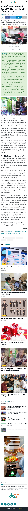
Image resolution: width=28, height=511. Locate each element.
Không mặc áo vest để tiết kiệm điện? (12, 318)
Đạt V (3, 14)
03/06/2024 (10, 415)
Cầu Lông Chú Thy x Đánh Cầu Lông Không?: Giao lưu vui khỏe (16, 418)
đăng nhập (7, 401)
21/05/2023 (4, 320)
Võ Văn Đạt (4, 53)
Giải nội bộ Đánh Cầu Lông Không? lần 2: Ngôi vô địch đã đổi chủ (17, 413)
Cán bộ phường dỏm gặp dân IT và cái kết (17, 423)
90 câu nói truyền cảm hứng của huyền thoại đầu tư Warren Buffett (16, 407)
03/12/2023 (10, 432)
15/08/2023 (4, 296)
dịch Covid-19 (19, 237)
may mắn (4, 239)
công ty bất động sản (10, 237)
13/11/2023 (4, 270)
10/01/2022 (9, 14)
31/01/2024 (10, 425)
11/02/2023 (4, 346)
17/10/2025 (10, 409)
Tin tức (3, 263)
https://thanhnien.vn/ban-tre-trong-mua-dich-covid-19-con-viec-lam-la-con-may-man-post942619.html (13, 233)
